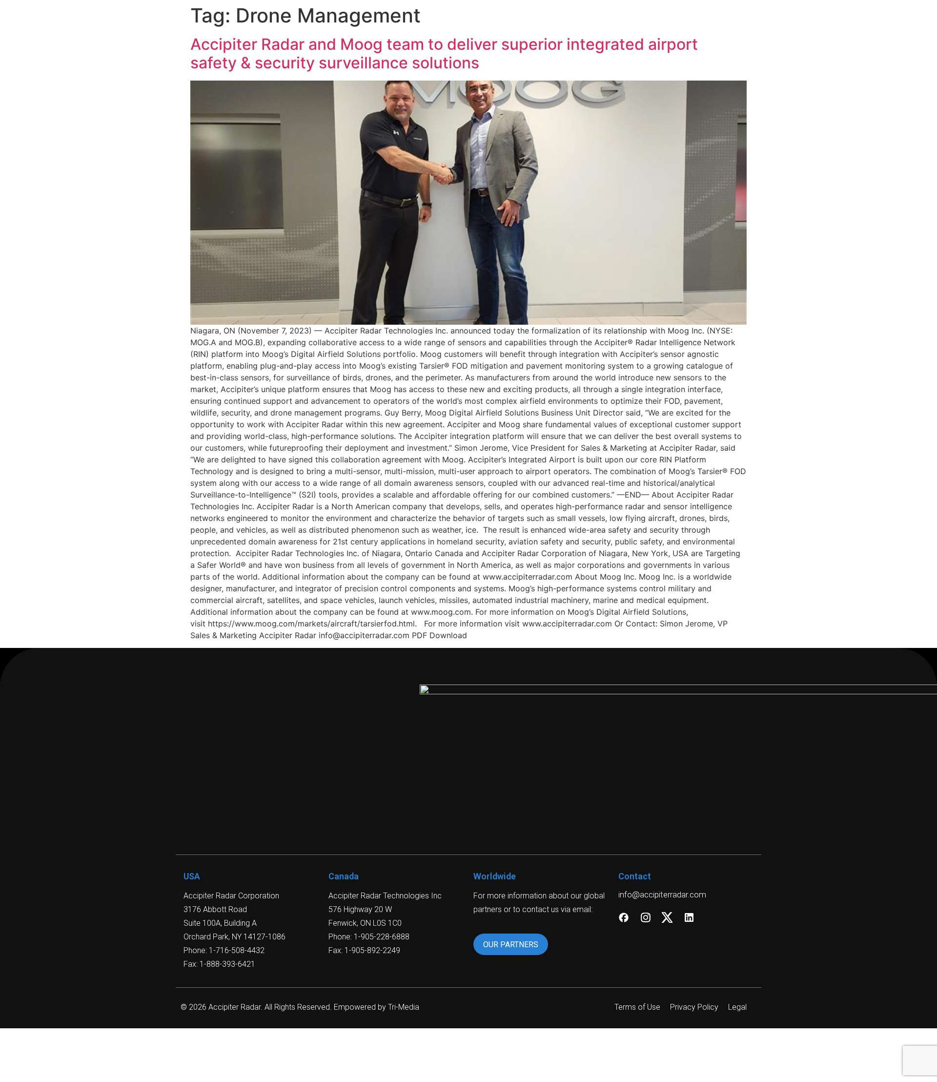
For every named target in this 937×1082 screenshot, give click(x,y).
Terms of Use (637, 1007)
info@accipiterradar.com (662, 894)
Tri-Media (403, 1007)
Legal (737, 1007)
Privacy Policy (694, 1007)
